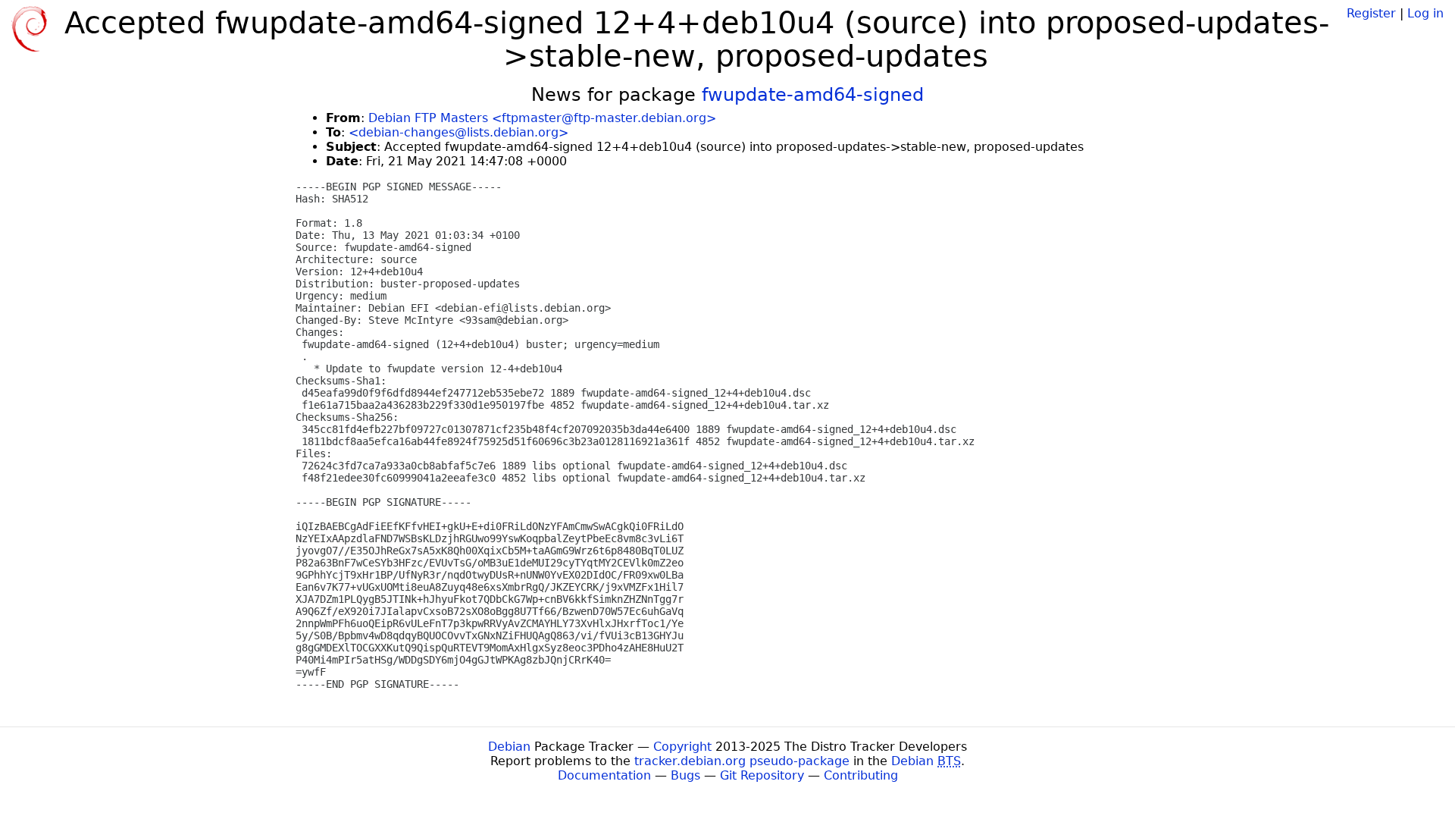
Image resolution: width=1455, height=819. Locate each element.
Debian (509, 746)
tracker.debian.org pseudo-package (742, 761)
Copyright (682, 746)
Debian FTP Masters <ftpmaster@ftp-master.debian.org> (542, 118)
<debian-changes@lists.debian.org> (458, 132)
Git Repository (762, 775)
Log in (1425, 13)
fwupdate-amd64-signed (813, 94)
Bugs (685, 775)
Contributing (861, 775)
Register (1371, 13)
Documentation (604, 775)
